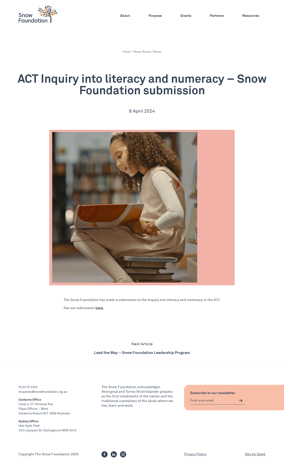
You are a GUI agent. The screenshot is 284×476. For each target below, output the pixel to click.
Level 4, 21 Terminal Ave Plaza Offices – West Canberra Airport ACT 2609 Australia (44, 409)
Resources (250, 15)
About (125, 15)
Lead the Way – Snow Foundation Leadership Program (142, 352)
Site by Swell (255, 454)
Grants (185, 15)
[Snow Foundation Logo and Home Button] (38, 14)
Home (127, 51)
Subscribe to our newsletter (212, 393)
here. (99, 308)
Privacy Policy (195, 454)
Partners (217, 15)
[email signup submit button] (241, 401)
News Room (142, 51)
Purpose (155, 15)
